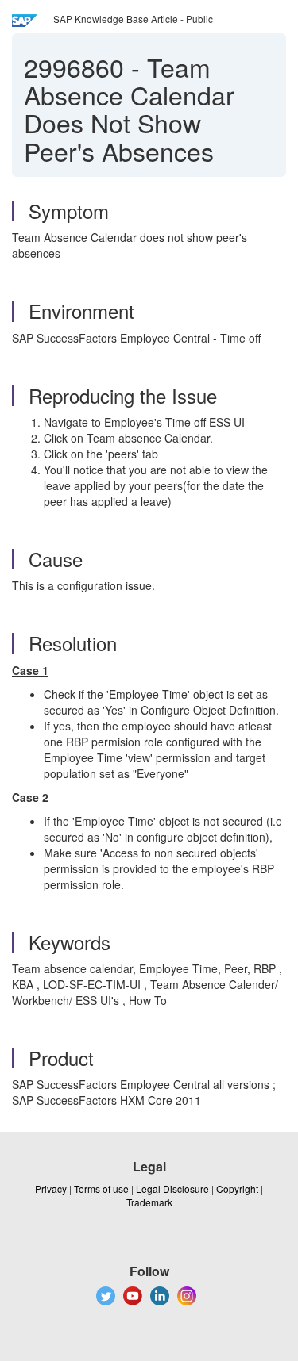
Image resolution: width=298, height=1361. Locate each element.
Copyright (237, 1188)
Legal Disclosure (172, 1188)
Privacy (51, 1188)
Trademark (149, 1202)
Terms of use (101, 1188)
